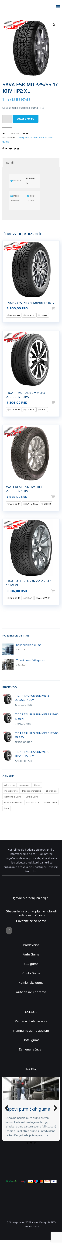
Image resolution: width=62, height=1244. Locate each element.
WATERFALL (32, 503)
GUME (34, 137)
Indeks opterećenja (31, 791)
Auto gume (22, 137)
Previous (8, 1108)
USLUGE (31, 1011)
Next (54, 1108)
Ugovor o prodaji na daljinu (31, 897)
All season (9, 785)
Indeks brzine (11, 791)
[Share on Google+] (10, 148)
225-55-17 (15, 315)
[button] (54, 25)
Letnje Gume (32, 796)
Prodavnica (31, 945)
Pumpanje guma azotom (31, 1030)
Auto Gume (31, 954)
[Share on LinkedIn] (18, 148)
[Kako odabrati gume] (8, 649)
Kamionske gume (31, 982)
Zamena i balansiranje (31, 1021)
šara (6, 808)
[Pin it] (15, 148)
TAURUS (30, 315)
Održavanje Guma (13, 802)
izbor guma (51, 791)
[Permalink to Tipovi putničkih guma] (31, 1088)
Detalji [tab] (10, 163)
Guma (37, 785)
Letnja (43, 409)
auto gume (24, 785)
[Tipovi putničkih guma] (8, 664)
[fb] (9, 930)
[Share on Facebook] (3, 148)
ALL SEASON (44, 598)
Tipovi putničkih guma (30, 660)
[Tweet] (6, 148)
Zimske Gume (50, 802)
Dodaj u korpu (25, 119)
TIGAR (29, 598)
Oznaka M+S (32, 802)
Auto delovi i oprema (31, 992)
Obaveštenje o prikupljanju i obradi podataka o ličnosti (31, 913)
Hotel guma (31, 1040)
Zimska (43, 315)
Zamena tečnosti (31, 1049)
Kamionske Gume (12, 796)
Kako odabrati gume (28, 645)
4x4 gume (31, 963)
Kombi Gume (31, 973)
